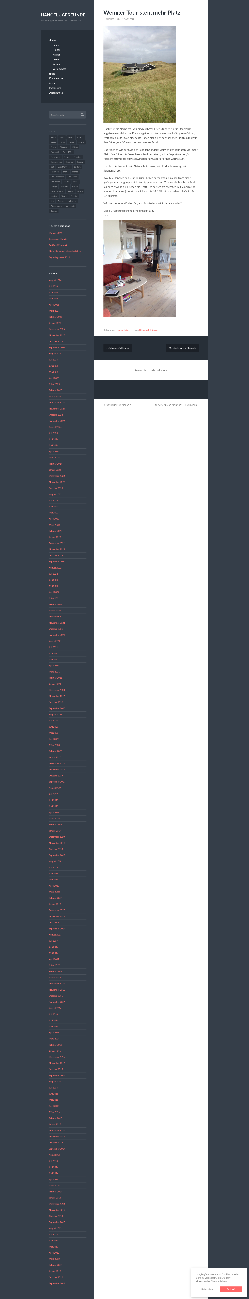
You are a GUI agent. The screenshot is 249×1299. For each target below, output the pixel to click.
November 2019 (57, 769)
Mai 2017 (53, 953)
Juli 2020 (53, 720)
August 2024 (55, 427)
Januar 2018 (55, 904)
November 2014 (57, 1136)
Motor (66, 181)
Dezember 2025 (57, 329)
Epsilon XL (55, 152)
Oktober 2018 (56, 849)
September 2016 (57, 1002)
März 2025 (54, 384)
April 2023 (54, 518)
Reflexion (64, 186)
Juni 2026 (53, 292)
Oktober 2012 (56, 1277)
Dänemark (64, 147)
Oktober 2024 (56, 414)
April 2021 (54, 665)
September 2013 (57, 1222)
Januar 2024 (55, 469)
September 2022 (57, 561)
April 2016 (54, 1032)
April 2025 (54, 378)
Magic (65, 172)
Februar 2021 (55, 677)
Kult (52, 167)
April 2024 (54, 451)
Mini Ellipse (72, 176)
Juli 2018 (53, 867)
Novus (75, 181)
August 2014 (55, 1155)
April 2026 (54, 304)
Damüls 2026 (55, 233)
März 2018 (54, 892)
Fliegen (56, 49)
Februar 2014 (55, 1191)
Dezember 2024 (57, 402)
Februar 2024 (55, 463)
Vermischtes (59, 68)
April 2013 (54, 1252)
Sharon (64, 196)
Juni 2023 (53, 506)
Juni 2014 (53, 1167)
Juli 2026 (53, 286)
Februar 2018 (55, 898)
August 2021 (55, 641)
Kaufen (57, 54)
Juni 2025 (53, 366)
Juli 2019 (53, 794)
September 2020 (57, 708)
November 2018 (57, 843)
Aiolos (53, 137)
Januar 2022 (55, 610)
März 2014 (54, 1185)
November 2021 (57, 622)
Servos (80, 191)
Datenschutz (56, 92)
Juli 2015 (53, 1087)
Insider (80, 162)
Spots (52, 73)
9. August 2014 (111, 19)
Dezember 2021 (57, 616)
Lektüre (77, 167)
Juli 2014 (53, 1161)
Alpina (70, 137)
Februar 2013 (55, 1265)
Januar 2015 (55, 1124)
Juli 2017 (53, 940)
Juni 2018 (53, 873)
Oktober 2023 (56, 488)
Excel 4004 (67, 152)
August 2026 (55, 280)
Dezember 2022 (57, 543)
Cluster (72, 142)
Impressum (55, 87)
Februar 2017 (55, 971)
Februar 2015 (55, 1118)
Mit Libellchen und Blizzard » (182, 348)
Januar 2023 (55, 537)
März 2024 (54, 457)
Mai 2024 (53, 445)
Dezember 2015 (57, 1057)
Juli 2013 (53, 1234)
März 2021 (54, 671)
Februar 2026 (55, 316)
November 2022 (57, 549)
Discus (81, 142)
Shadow (54, 196)
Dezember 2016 (57, 983)
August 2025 (55, 353)
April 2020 (54, 739)
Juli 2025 (53, 359)
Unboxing (72, 201)
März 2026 (54, 310)
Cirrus (62, 142)
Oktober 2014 (56, 1142)
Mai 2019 (53, 806)
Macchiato (55, 172)
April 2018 (54, 885)
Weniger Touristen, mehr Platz (141, 12)
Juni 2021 (53, 653)
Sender (70, 191)
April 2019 (54, 812)
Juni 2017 (53, 947)
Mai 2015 (53, 1099)
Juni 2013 (53, 1240)
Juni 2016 (53, 1020)
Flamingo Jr (55, 157)
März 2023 (54, 525)
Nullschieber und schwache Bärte (65, 251)
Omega (54, 186)
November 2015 (57, 1063)
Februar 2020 (55, 751)
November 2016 (57, 989)
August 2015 (55, 1081)
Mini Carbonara (57, 176)
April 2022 (54, 592)
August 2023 (55, 494)
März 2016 (54, 1038)
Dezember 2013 (57, 1204)
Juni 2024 (53, 439)
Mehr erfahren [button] (219, 1281)
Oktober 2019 (56, 775)
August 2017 (55, 934)
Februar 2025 (55, 390)
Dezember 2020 (57, 690)
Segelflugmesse (57, 191)
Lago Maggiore (64, 167)
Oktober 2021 (56, 629)
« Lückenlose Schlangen (117, 348)
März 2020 (54, 745)
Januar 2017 (55, 977)
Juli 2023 (53, 500)
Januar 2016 (55, 1051)
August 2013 (55, 1228)
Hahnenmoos (56, 162)
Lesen (56, 59)
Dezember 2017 (57, 910)
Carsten (129, 19)
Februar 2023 (55, 531)
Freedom (78, 157)
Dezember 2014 (57, 1130)
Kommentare (56, 78)
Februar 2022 (55, 604)
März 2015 (54, 1112)
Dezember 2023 (57, 476)
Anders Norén (175, 405)
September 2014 (57, 1148)
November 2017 (57, 916)
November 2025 (57, 335)
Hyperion (69, 162)
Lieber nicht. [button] (207, 1289)
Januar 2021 (55, 684)
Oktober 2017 (56, 922)
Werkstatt (70, 206)
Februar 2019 (55, 824)
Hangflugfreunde (63, 15)
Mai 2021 (53, 659)
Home (52, 40)
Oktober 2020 (56, 702)
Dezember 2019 (57, 763)
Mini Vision (55, 181)
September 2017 (57, 928)
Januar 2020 (55, 757)
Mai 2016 (53, 1026)
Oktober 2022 (56, 555)
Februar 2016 (55, 1044)
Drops (53, 147)
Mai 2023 (53, 512)
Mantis (75, 172)
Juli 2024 (53, 433)
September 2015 (57, 1075)
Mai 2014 (53, 1173)
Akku (62, 137)
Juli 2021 (53, 647)
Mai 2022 (53, 586)
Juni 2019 (53, 800)
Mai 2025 (53, 372)
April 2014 (54, 1179)
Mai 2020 (53, 732)
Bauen (56, 45)
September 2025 (57, 347)
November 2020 (57, 696)
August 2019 (55, 788)
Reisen (56, 64)
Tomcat (61, 201)
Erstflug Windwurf (58, 245)
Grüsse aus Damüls (58, 239)
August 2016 (55, 1008)
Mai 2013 (53, 1246)
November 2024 (57, 408)
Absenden (82, 114)
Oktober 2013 (56, 1216)
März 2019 (54, 818)
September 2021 (57, 635)
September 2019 (57, 781)
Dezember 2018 (57, 836)
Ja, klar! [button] (231, 1289)
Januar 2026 (55, 323)
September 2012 (57, 1283)
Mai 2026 (53, 298)
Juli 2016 (53, 1014)
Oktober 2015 (56, 1069)
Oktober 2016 (56, 995)
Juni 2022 (53, 580)
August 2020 (55, 714)
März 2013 (54, 1258)
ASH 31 (80, 137)
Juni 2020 (53, 726)
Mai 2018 (53, 879)
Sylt (52, 201)
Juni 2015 (53, 1093)
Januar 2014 (55, 1197)
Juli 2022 (53, 573)
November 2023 (57, 482)
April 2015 (54, 1106)
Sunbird (74, 196)
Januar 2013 (55, 1271)
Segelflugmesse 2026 (59, 257)
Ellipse (75, 147)
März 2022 (54, 598)
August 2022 (55, 567)
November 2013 (57, 1210)
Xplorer (54, 211)
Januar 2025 (55, 396)
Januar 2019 (55, 830)
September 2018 (57, 855)
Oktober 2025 (56, 341)
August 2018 (55, 861)
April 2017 (54, 959)
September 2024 (57, 421)
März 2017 (54, 965)
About (52, 83)
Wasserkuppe (56, 206)
